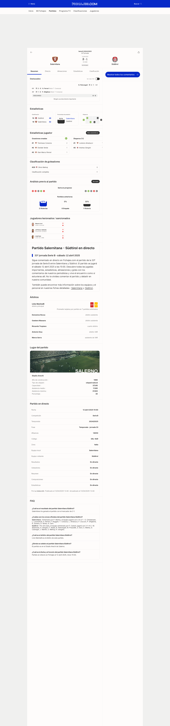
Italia (96, 445)
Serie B (95, 416)
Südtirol (89, 288)
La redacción (39, 491)
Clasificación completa (40, 172)
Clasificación (94, 71)
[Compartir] (138, 52)
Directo (47, 71)
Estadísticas (78, 71)
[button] (31, 4)
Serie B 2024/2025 (85, 51)
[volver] (31, 52)
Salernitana (76, 288)
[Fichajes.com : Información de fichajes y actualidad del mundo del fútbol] (84, 3)
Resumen (34, 71)
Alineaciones (62, 71)
